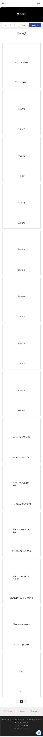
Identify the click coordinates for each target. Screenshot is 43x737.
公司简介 (8, 25)
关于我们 (21, 14)
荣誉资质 (35, 25)
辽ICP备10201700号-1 (21, 725)
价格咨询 (9, 711)
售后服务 (23, 711)
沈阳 (27, 728)
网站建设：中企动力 (20, 728)
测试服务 (36, 711)
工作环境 (21, 25)
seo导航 (25, 723)
